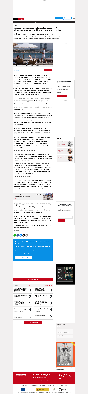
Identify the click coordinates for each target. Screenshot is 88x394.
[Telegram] (67, 376)
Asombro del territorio (61, 142)
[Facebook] (61, 376)
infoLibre (15, 69)
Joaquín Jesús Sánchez (60, 151)
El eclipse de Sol (61, 156)
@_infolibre (16, 70)
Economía (26, 22)
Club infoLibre (64, 22)
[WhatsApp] (59, 376)
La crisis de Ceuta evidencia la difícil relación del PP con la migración (41, 302)
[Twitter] (65, 376)
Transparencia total (67, 19)
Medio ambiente (44, 22)
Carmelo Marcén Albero (39, 316)
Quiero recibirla (62, 96)
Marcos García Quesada (18, 311)
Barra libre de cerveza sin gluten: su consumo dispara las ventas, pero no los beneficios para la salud (20, 309)
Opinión (21, 22)
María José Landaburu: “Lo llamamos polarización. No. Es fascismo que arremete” (61, 270)
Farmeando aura (61, 148)
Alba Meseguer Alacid (18, 317)
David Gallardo (16, 304)
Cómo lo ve (59, 265)
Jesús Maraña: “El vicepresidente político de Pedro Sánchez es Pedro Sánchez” (60, 277)
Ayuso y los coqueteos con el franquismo (20, 315)
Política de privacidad (56, 385)
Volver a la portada (33, 323)
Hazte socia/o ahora (24, 257)
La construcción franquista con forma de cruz (20, 296)
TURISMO (15, 25)
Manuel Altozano (17, 291)
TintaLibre (57, 22)
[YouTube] (60, 378)
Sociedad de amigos (43, 385)
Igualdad (37, 22)
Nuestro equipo (27, 385)
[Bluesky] (63, 376)
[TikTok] (62, 378)
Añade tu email (61, 215)
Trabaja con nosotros (34, 385)
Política (16, 22)
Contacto (22, 385)
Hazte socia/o (44, 380)
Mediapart (51, 22)
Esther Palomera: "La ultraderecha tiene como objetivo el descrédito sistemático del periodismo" (20, 303)
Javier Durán (60, 157)
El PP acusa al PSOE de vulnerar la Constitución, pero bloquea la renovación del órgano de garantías (20, 290)
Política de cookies (64, 385)
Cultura (31, 22)
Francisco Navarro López (18, 297)
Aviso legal (49, 385)
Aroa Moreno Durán (61, 144)
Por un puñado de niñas (40, 315)
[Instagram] (70, 376)
